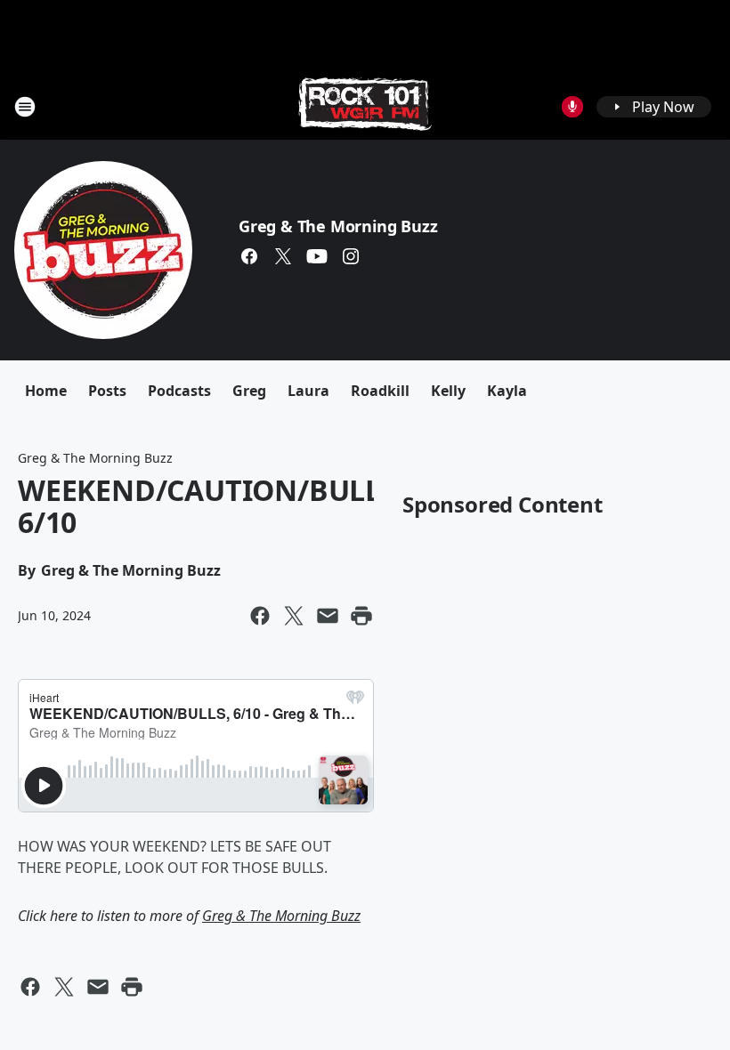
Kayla (507, 390)
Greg (249, 390)
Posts (107, 390)
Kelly (448, 390)
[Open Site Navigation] (25, 106)
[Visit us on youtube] (317, 256)
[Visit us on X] (283, 256)
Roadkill (380, 390)
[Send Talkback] (572, 106)
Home (46, 390)
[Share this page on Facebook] (259, 615)
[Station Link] (365, 106)
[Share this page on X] (293, 615)
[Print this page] (361, 615)
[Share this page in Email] (327, 615)
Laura (308, 390)
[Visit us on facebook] (249, 256)
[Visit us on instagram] (350, 256)
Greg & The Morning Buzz (338, 226)
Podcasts (179, 390)
